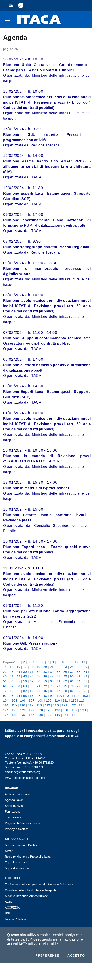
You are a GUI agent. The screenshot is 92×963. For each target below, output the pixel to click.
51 (79, 676)
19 (38, 667)
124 (6, 710)
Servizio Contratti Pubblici (21, 845)
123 (81, 705)
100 (59, 695)
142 (74, 715)
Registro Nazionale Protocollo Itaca (27, 856)
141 (66, 715)
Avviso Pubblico (15, 919)
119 (47, 705)
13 (83, 662)
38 (79, 671)
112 (73, 700)
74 (59, 686)
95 (25, 695)
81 (18, 691)
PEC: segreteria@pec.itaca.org (25, 777)
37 (72, 671)
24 (72, 667)
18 (32, 667)
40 (5, 676)
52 (85, 676)
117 (30, 705)
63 (72, 681)
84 (38, 691)
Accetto (76, 955)
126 (23, 710)
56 (25, 681)
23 (65, 667)
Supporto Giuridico (17, 868)
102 (76, 695)
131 (66, 710)
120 (56, 705)
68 (18, 686)
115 (14, 705)
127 (31, 710)
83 (32, 691)
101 (68, 695)
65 (85, 681)
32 (38, 671)
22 (59, 667)
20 (45, 667)
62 (65, 681)
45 (38, 676)
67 (12, 686)
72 (45, 686)
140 (57, 715)
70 (32, 686)
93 (12, 695)
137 (31, 715)
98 (45, 695)
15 (12, 667)
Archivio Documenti (17, 794)
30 (25, 671)
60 (52, 681)
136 (23, 715)
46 (45, 676)
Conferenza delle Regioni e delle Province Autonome (39, 884)
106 (23, 700)
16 (18, 667)
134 (6, 715)
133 (83, 710)
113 (82, 700)
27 (5, 671)
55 (18, 681)
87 (59, 691)
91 (85, 691)
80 (12, 691)
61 (59, 681)
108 (40, 700)
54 (12, 681)
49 (65, 676)
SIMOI (9, 851)
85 (45, 691)
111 (65, 700)
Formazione (12, 811)
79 (5, 691)
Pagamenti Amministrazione (23, 823)
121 (64, 705)
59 (45, 681)
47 (52, 676)
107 (31, 700)
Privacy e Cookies (17, 829)
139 (49, 715)
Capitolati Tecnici (16, 862)
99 (52, 695)
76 (72, 686)
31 (32, 671)
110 (57, 700)
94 (18, 695)
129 (49, 710)
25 (79, 667)
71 (38, 686)
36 (65, 671)
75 (65, 686)
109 (49, 700)
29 (18, 671)
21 (52, 667)
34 (52, 671)
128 (40, 710)
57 (32, 681)
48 (59, 676)
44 (32, 676)
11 (70, 662)
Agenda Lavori (14, 800)
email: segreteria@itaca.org (22, 772)
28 (12, 671)
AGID (8, 901)
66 (5, 686)
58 (38, 681)
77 (79, 686)
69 (25, 686)
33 (45, 671)
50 (72, 676)
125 (14, 710)
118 (39, 705)
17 (25, 667)
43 (25, 676)
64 (79, 681)
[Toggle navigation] (7, 19)
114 (5, 705)
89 (72, 691)
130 (57, 710)
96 (32, 695)
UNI (7, 913)
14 (5, 667)
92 (5, 695)
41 (12, 676)
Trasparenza (13, 817)
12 (77, 662)
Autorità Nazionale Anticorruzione (26, 896)
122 (73, 705)
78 (85, 686)
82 (25, 691)
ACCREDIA (12, 907)
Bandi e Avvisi (14, 805)
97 (38, 695)
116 (22, 705)
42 (18, 676)
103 (85, 695)
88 (65, 691)
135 (14, 715)
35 (59, 671)
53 (5, 681)
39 (85, 671)
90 (79, 691)
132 (74, 710)
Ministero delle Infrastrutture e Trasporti (30, 890)
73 (52, 686)
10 (63, 662)
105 (14, 700)
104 (6, 700)
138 (40, 715)
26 (85, 667)
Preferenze (47, 955)
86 (52, 691)
